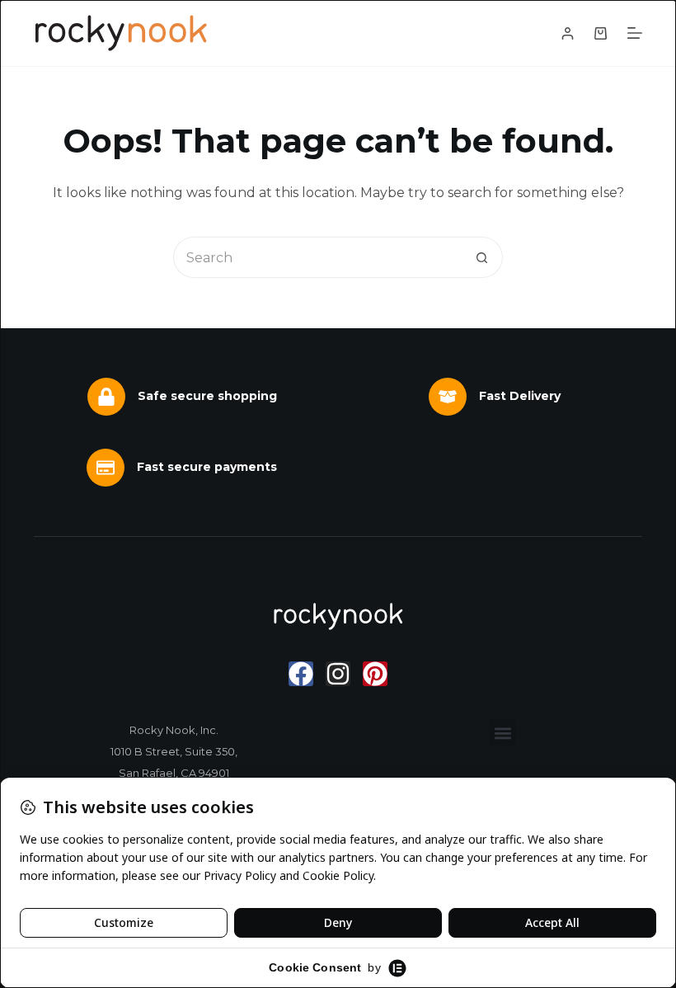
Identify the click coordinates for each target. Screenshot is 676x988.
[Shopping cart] (600, 33)
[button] (502, 732)
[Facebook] (301, 673)
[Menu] (634, 33)
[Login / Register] (567, 33)
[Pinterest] (375, 673)
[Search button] (482, 257)
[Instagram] (338, 673)
